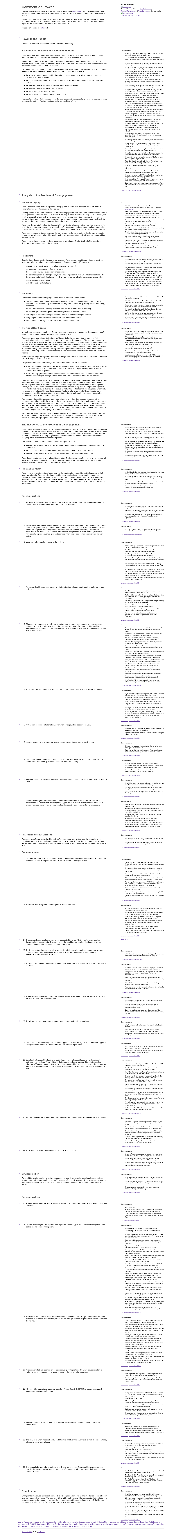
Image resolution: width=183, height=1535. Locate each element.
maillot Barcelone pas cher (127, 1522)
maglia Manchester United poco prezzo (87, 1524)
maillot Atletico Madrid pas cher (104, 1522)
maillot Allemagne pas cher (46, 1522)
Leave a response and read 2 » (130, 738)
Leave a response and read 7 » (130, 289)
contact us (43, 28)
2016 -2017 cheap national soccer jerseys (48, 1526)
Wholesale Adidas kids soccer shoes (138, 1524)
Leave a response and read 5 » (130, 992)
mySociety (41, 1532)
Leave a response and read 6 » (130, 322)
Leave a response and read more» (131, 534)
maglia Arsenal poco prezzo (113, 1524)
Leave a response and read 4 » (130, 491)
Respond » (124, 939)
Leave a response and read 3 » (130, 521)
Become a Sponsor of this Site (130, 15)
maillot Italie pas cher (65, 1522)
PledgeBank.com (143, 11)
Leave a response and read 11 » (131, 1113)
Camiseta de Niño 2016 (27, 1524)
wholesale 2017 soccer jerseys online (78, 1526)
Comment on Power (38, 7)
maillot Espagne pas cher (82, 1522)
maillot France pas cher (27, 1522)
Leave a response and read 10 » (131, 251)
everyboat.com (129, 209)
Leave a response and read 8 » (130, 583)
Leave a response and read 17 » (131, 1312)
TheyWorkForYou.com (128, 11)
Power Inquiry (77, 11)
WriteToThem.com (145, 9)
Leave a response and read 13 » (131, 685)
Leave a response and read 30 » (131, 190)
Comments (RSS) (27, 1532)
